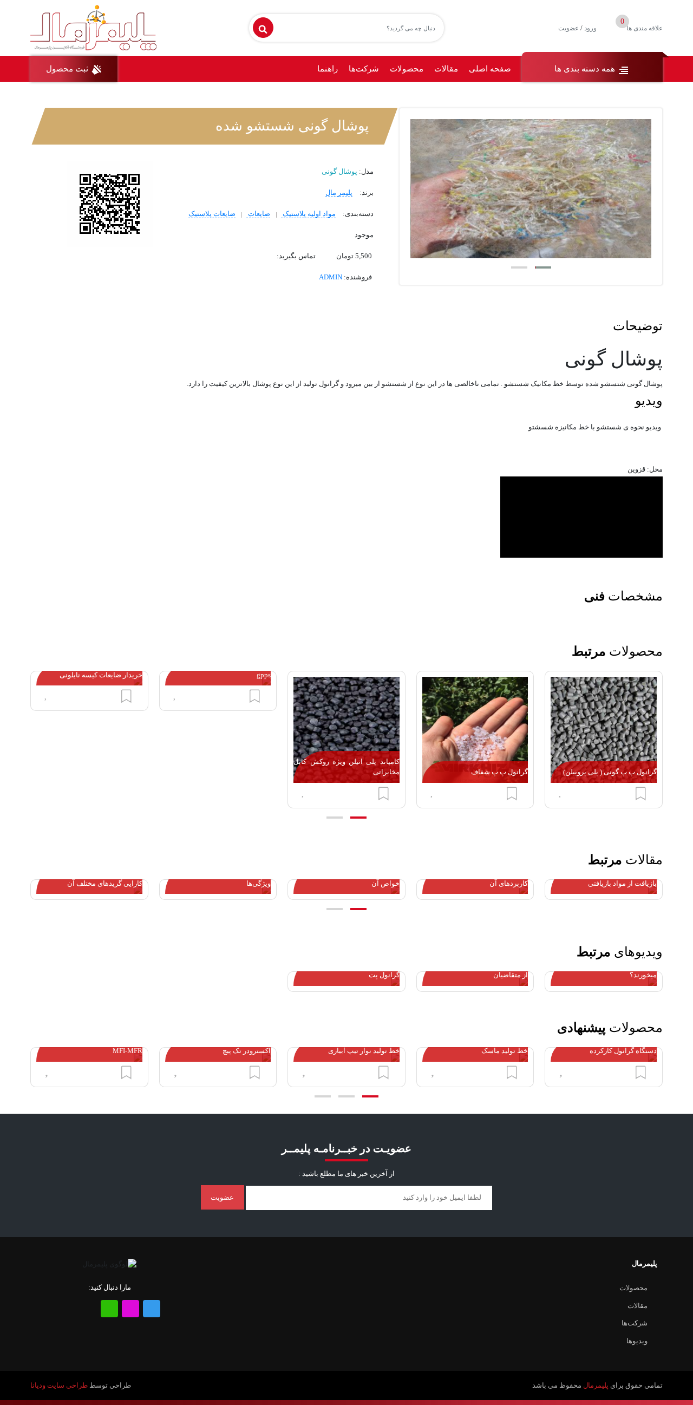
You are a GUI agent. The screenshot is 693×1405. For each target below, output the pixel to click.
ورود (590, 28)
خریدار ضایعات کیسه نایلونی (101, 675)
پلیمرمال (596, 1385)
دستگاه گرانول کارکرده (623, 1051)
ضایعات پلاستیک (212, 214)
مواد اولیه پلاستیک (308, 214)
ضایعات (258, 214)
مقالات (446, 68)
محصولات (406, 68)
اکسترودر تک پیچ (247, 1051)
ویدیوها (637, 1341)
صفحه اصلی (490, 68)
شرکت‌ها (364, 68)
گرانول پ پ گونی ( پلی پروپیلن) (610, 772)
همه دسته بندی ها (585, 68)
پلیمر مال (338, 192)
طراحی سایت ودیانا (59, 1385)
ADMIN (330, 277)
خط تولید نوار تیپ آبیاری (364, 1051)
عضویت (568, 28)
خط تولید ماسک (504, 1051)
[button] (543, 267)
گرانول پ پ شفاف (499, 772)
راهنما (327, 68)
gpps (264, 675)
